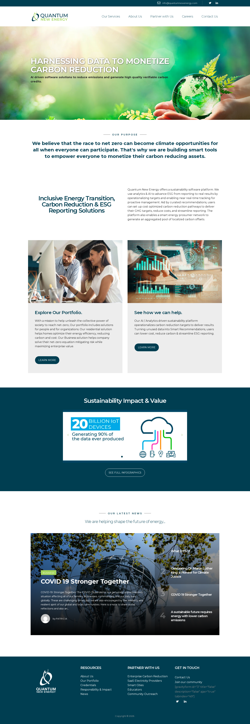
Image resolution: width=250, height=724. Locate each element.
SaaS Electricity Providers (145, 680)
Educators (135, 689)
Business (48, 573)
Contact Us (210, 16)
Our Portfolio (89, 680)
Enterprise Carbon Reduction (148, 676)
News (84, 694)
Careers (187, 16)
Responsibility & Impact (96, 689)
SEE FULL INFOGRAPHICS (125, 472)
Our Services (111, 16)
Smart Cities (136, 685)
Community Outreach (143, 694)
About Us (135, 16)
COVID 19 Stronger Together (85, 581)
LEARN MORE (47, 360)
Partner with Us (161, 16)
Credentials (88, 685)
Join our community (188, 682)
